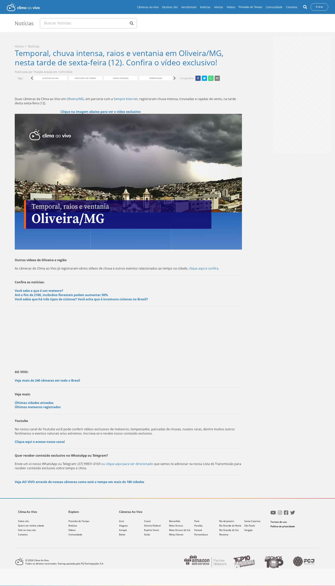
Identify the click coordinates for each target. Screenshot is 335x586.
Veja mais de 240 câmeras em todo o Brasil (47, 380)
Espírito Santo (151, 530)
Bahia (122, 534)
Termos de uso (278, 522)
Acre (121, 521)
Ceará (147, 521)
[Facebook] (286, 514)
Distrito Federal (152, 525)
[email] (217, 78)
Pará (196, 521)
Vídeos (231, 7)
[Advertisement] (128, 337)
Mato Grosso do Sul (179, 530)
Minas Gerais (176, 534)
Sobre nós (23, 521)
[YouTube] (273, 514)
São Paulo (249, 525)
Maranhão (174, 521)
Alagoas (123, 525)
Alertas (218, 7)
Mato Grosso (176, 525)
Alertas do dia (50, 78)
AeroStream (189, 7)
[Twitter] (292, 514)
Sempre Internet (126, 99)
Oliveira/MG (75, 99)
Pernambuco (201, 534)
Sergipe (248, 530)
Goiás (147, 534)
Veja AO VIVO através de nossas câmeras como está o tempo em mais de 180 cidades (79, 482)
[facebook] (198, 78)
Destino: (170, 7)
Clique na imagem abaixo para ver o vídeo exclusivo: (100, 112)
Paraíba (198, 525)
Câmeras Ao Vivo (148, 7)
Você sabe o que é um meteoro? (39, 291)
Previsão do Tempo (250, 7)
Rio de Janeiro (226, 521)
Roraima (223, 534)
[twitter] (204, 78)
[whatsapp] (210, 78)
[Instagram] (280, 514)
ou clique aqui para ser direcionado (127, 464)
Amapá (123, 530)
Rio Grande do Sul (228, 530)
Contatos (291, 7)
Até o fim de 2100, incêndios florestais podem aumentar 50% (61, 295)
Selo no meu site (27, 530)
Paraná (198, 530)
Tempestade (155, 78)
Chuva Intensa (121, 78)
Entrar (319, 6)
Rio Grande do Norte (230, 525)
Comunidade (274, 7)
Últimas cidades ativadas (34, 403)
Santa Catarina (252, 521)
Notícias (205, 7)
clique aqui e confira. (204, 268)
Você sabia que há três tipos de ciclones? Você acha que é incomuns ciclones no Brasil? (81, 299)
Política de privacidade (282, 526)
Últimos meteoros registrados (38, 407)
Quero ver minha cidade (31, 525)
